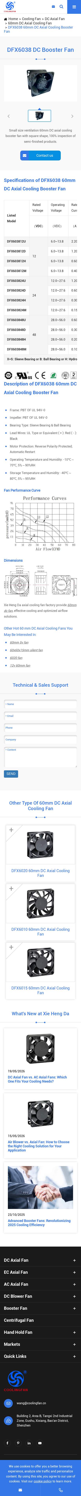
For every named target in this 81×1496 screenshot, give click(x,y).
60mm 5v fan (19, 642)
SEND (11, 773)
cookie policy (43, 1481)
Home (13, 19)
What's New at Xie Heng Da (40, 1013)
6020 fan (16, 658)
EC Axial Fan (16, 1272)
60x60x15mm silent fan (26, 650)
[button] (72, 116)
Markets (12, 1344)
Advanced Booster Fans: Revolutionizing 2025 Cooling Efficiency (39, 1223)
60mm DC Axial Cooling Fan (30, 23)
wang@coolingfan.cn (31, 1403)
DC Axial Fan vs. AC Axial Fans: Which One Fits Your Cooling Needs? (37, 1079)
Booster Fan (15, 1308)
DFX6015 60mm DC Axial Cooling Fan (40, 990)
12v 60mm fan (20, 665)
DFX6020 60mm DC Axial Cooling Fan (40, 873)
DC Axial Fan (55, 19)
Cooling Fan (31, 19)
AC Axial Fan (16, 1284)
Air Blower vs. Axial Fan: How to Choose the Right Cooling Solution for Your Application (38, 1146)
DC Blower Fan (18, 1296)
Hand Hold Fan (18, 1332)
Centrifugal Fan (19, 1320)
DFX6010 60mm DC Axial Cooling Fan (40, 932)
